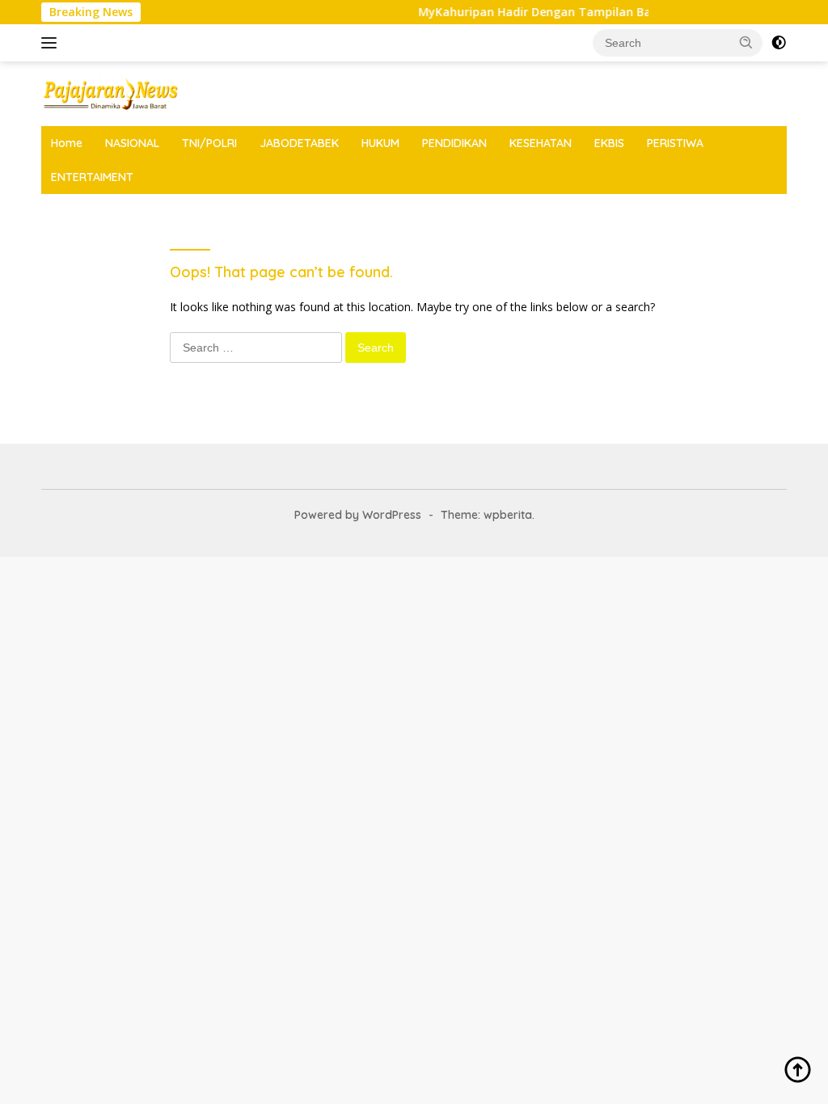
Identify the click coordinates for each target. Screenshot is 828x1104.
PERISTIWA (675, 143)
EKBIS (609, 143)
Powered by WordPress (357, 515)
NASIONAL (132, 143)
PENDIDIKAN (454, 143)
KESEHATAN (540, 143)
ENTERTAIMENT (92, 177)
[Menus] (52, 43)
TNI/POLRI (209, 143)
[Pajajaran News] (110, 92)
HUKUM (380, 143)
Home (66, 143)
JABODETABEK (299, 143)
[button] (746, 42)
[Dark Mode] (779, 43)
